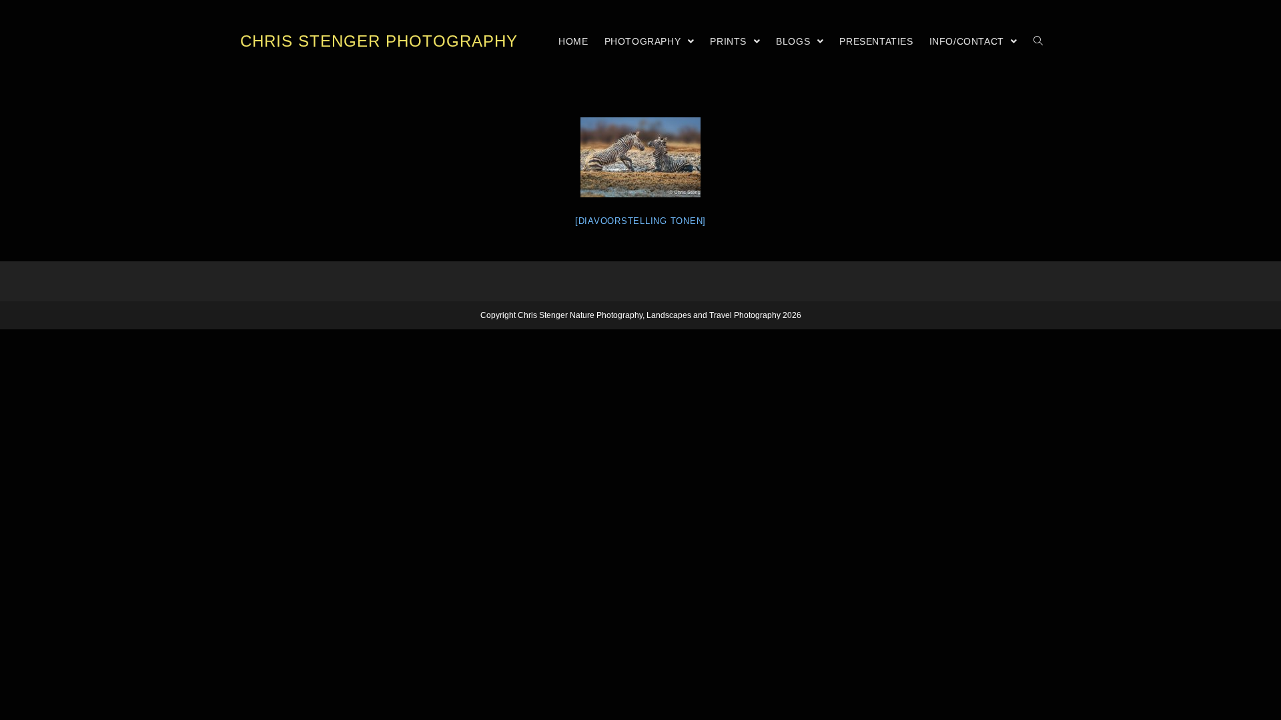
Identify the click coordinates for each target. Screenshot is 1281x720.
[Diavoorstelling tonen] (640, 221)
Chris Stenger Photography (379, 41)
